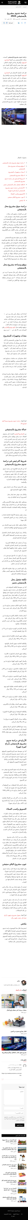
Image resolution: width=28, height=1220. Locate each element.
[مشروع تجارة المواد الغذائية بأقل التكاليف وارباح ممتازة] (22, 1182)
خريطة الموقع (16, 1214)
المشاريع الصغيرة (19, 434)
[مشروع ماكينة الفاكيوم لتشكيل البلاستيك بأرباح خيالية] (22, 1199)
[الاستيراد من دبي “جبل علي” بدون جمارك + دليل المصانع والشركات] (22, 1190)
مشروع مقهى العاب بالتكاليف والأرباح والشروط (14, 1052)
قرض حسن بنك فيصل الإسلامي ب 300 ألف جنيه (9, 1165)
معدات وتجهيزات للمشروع (16, 172)
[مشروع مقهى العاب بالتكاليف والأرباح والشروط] (14, 1043)
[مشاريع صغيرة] (14, 2)
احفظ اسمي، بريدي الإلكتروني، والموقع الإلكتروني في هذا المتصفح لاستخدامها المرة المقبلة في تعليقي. (14, 1118)
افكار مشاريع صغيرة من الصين (18, 1031)
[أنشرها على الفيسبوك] (25, 22)
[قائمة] (25, 2)
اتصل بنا (13, 1216)
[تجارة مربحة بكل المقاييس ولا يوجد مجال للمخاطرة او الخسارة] (22, 1150)
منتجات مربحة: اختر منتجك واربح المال (16, 1010)
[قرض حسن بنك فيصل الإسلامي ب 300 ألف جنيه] (22, 1167)
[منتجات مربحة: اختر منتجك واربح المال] (14, 1001)
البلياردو (7, 327)
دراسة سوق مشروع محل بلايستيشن (14, 163)
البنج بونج (12, 327)
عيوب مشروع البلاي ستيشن (16, 197)
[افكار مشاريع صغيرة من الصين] (14, 1022)
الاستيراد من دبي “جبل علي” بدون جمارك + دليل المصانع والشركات (9, 1190)
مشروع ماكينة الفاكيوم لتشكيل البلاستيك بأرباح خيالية (9, 1198)
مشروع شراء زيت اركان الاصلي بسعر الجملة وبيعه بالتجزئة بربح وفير (9, 1157)
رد (2, 1078)
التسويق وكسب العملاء (18, 194)
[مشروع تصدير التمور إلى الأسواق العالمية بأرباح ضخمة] (22, 1175)
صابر (22, 19)
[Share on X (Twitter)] (21, 22)
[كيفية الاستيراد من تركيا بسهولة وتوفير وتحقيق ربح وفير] (22, 1142)
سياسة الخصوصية (7, 1214)
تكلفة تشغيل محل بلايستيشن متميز (14, 184)
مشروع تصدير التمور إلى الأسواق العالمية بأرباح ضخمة (9, 1173)
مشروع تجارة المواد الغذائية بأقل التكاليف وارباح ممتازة (9, 1181)
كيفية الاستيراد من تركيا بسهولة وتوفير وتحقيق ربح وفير (9, 1140)
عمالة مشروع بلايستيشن (17, 175)
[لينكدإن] (18, 22)
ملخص (22, 200)
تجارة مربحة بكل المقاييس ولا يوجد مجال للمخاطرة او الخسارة (9, 1148)
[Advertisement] (14, 41)
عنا (22, 1214)
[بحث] (2, 2)
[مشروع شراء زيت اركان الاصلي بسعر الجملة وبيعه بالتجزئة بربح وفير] (22, 1158)
